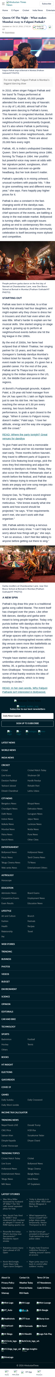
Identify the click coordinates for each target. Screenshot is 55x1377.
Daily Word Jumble (10, 1117)
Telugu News (7, 1191)
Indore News (7, 831)
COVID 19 (6, 1099)
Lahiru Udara (33, 803)
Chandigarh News (9, 821)
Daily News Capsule (12, 728)
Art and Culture (8, 928)
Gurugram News (35, 826)
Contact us (24, 1290)
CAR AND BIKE (8, 1031)
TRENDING (6, 964)
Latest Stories (10, 1206)
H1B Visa (32, 1142)
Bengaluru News (8, 815)
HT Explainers (34, 1196)
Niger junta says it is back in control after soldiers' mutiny (38, 1275)
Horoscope (6, 892)
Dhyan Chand (34, 1153)
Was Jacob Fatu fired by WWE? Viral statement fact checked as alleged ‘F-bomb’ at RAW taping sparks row (13, 1232)
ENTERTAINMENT (9, 859)
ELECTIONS (6, 1084)
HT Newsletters (44, 1295)
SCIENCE (5, 1009)
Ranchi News (7, 852)
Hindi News (33, 1191)
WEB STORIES (8, 956)
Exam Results (7, 915)
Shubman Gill (34, 787)
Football (31, 1051)
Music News (7, 869)
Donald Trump (34, 1137)
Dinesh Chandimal (9, 803)
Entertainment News (10, 1186)
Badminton (6, 1051)
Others (4, 1062)
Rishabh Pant (33, 798)
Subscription (7, 1300)
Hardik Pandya (34, 793)
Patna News (6, 846)
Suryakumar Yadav (36, 1147)
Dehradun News (35, 821)
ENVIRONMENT (9, 1001)
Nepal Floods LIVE (9, 1137)
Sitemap (5, 1305)
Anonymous (10, 32)
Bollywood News (9, 864)
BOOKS (5, 1069)
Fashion (4, 933)
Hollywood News (35, 864)
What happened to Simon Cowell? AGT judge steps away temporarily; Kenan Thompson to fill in (38, 1232)
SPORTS (5, 1046)
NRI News (6, 1196)
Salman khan (7, 1147)
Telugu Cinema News (10, 875)
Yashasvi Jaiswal (8, 798)
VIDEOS (5, 986)
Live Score (6, 787)
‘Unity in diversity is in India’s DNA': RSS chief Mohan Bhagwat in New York (40, 1214)
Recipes (31, 938)
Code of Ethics (44, 1300)
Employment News (36, 910)
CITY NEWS (6, 810)
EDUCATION (7, 900)
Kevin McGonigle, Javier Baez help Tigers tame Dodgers (12, 1275)
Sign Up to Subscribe (27, 735)
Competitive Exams (10, 910)
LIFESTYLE (6, 923)
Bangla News (33, 1186)
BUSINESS (6, 971)
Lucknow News (35, 836)
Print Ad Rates (25, 1300)
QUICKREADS (8, 1092)
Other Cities (33, 852)
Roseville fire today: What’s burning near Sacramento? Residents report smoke (12, 1248)
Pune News (33, 846)
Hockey (4, 1056)
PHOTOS (5, 979)
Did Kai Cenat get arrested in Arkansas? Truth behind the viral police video (39, 1247)
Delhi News (6, 826)
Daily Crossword (35, 1112)
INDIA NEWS (7, 770)
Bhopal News (34, 815)
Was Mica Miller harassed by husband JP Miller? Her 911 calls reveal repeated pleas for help (13, 1216)
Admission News (8, 905)
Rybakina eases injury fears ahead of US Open (13, 1261)
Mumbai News (8, 841)
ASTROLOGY (7, 887)
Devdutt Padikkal (9, 793)
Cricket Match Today (37, 782)
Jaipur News (33, 831)
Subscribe (46, 4)
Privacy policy (7, 1295)
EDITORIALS (7, 1024)
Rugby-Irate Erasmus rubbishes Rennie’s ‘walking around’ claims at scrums (39, 1263)
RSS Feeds (24, 1305)
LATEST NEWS (8, 755)
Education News (35, 915)
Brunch (31, 928)
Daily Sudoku (7, 1112)
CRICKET (5, 777)
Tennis (30, 1056)
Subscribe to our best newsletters (27, 721)
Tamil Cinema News (36, 869)
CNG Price (6, 1142)
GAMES (5, 1107)
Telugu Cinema (34, 1181)
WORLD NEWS (8, 762)
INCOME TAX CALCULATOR (14, 1124)
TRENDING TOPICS (10, 1165)
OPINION (5, 1016)
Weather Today (26, 1295)
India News (38, 10)
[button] (3, 3)
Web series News (9, 880)
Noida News (33, 841)
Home (5, 10)
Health (4, 938)
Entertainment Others (37, 880)
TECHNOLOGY (8, 1039)
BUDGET (5, 994)
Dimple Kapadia (8, 1153)
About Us (5, 1290)
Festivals (31, 933)
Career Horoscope (9, 1158)
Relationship (7, 943)
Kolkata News (7, 836)
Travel (30, 943)
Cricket (26, 10)
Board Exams (33, 905)
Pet (2, 949)
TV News (32, 875)
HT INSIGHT (7, 1077)
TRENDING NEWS (10, 1132)
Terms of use (43, 1290)
